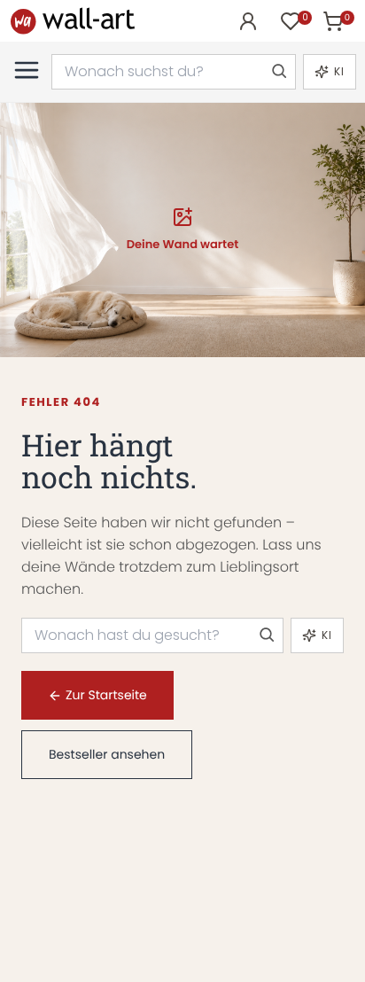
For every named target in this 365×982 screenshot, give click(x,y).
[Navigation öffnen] (26, 70)
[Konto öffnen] (248, 21)
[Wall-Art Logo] (73, 21)
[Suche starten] (278, 72)
